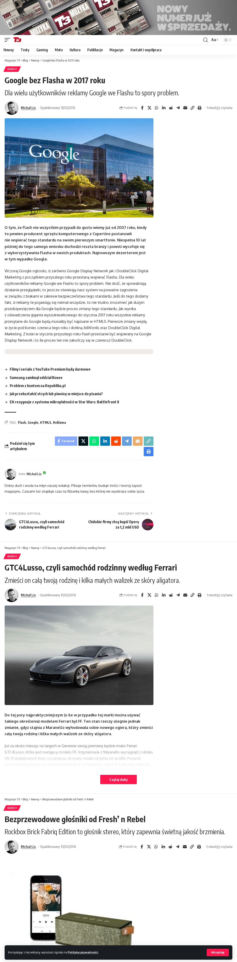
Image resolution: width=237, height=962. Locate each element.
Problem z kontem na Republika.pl (37, 385)
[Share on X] (149, 108)
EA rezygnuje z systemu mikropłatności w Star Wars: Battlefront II (64, 402)
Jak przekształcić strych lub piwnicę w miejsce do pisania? (56, 393)
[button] (218, 952)
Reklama (59, 422)
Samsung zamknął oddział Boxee (36, 377)
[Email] (185, 108)
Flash (22, 422)
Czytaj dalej (118, 779)
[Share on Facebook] (142, 108)
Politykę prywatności (83, 952)
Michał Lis (28, 108)
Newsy (12, 69)
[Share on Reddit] (171, 108)
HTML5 (45, 422)
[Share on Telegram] (178, 108)
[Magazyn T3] (17, 40)
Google (33, 422)
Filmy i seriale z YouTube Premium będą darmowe (50, 369)
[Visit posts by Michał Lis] (12, 108)
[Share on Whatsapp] (156, 108)
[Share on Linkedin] (163, 108)
